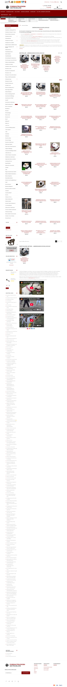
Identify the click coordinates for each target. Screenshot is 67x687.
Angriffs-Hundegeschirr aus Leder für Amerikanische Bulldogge (26, 231)
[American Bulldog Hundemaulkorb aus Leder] (26, 145)
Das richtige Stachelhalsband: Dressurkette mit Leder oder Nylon (11, 495)
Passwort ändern (46, 668)
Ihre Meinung (9, 654)
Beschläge (40, 18)
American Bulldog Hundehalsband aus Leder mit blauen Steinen (55, 183)
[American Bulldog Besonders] (40, 184)
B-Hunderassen (9, 304)
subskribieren (26, 672)
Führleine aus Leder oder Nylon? (11, 474)
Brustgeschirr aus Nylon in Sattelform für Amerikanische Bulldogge (40, 127)
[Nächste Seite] (61, 241)
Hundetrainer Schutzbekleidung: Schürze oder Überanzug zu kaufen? (11, 609)
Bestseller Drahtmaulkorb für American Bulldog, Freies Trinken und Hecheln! (24, 66)
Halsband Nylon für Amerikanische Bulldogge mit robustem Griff (41, 164)
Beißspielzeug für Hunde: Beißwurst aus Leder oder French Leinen (12, 503)
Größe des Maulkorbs (12, 21)
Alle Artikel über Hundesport (11, 314)
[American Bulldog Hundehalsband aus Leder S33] (55, 146)
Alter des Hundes (21, 18)
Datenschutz (36, 668)
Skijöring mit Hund (9, 440)
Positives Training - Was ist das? (11, 427)
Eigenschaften (10, 20)
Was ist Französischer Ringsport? (11, 557)
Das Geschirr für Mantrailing (11, 635)
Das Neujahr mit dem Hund (11, 376)
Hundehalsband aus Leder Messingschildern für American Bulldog (55, 164)
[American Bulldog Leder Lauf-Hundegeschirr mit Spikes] (26, 203)
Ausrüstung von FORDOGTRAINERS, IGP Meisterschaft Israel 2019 (10, 384)
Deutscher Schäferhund (10, 327)
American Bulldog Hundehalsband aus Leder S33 (55, 153)
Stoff (30, 21)
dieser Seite (28, 40)
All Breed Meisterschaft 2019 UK (12, 460)
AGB (34, 669)
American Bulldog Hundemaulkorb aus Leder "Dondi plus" (26, 151)
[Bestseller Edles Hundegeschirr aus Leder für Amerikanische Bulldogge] (46, 59)
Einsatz (19, 20)
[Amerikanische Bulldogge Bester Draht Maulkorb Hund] (26, 128)
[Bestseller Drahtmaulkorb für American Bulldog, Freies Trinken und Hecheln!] (24, 59)
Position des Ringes (22, 21)
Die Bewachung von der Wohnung (12, 331)
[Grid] (60, 79)
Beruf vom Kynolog (10, 346)
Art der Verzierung (31, 18)
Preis (9, 18)
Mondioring (8, 334)
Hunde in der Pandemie (10, 492)
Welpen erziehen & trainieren (11, 456)
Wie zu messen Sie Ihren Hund (11, 656)
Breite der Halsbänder (52, 18)
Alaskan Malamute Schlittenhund (12, 338)
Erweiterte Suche (8, 229)
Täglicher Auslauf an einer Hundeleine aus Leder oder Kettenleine (11, 404)
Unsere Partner (9, 348)
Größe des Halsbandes (54, 20)
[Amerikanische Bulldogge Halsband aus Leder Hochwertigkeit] (26, 165)
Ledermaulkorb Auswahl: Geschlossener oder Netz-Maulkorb (10, 472)
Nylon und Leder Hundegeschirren (37, 36)
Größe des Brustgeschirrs (43, 20)
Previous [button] (6, 244)
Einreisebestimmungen (10, 316)
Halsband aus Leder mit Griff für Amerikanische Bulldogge (55, 117)
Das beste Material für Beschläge (12, 500)
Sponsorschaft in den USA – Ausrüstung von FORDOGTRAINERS (11, 425)
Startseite (20, 25)
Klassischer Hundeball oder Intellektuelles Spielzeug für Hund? (11, 463)
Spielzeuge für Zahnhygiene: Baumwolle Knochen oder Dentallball (11, 515)
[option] (24, 65)
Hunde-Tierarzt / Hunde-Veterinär (12, 359)
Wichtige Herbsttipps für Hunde (11, 542)
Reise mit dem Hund (10, 332)
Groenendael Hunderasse (10, 391)
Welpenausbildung (9, 310)
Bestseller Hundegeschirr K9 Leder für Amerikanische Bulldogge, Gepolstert (41, 105)
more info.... (21, 48)
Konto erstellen (46, 669)
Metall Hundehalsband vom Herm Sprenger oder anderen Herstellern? (12, 519)
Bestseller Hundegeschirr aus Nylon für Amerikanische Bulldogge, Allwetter (26, 117)
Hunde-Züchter (9, 355)
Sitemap (35, 671)
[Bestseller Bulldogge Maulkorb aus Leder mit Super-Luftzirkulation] (35, 58)
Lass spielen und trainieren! (11, 446)
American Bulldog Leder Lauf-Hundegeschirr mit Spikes (26, 211)
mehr (7, 288)
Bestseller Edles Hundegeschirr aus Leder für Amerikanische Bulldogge (46, 67)
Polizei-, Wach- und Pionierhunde (12, 323)
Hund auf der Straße (10, 375)
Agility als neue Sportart (10, 476)
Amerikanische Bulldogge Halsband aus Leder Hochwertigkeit (26, 172)
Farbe (29, 20)
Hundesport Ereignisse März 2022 (12, 297)
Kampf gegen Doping (10, 309)
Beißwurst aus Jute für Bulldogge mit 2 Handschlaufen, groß (41, 231)
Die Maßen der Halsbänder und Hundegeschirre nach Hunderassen (11, 364)
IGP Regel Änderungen (10, 299)
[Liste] (61, 79)
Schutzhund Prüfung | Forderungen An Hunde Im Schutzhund (11, 416)
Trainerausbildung (9, 653)
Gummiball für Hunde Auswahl (11, 477)
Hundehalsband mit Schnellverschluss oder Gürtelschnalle (10, 565)
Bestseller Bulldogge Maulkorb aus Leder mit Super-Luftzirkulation (41, 93)
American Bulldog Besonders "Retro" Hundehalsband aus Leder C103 (41, 190)
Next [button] (17, 244)
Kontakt (49, 7)
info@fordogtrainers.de (33, 40)
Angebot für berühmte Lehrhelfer (12, 639)
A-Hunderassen (9, 300)
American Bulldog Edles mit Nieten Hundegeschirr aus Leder (40, 144)
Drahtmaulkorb (33, 37)
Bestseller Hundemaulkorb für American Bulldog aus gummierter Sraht (40, 117)
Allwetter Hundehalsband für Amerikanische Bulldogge (26, 183)
